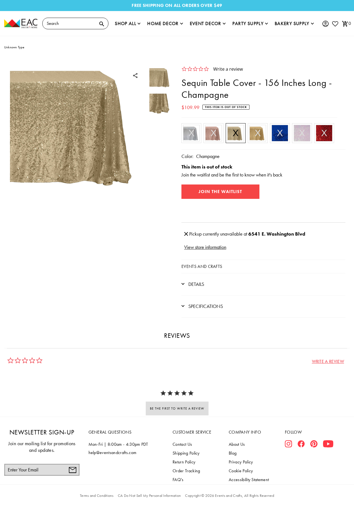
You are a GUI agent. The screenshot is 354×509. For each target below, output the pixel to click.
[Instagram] (288, 445)
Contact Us (182, 444)
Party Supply (248, 23)
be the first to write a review (177, 408)
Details (195, 284)
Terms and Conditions (97, 495)
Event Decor (205, 23)
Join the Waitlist (220, 191)
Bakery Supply (292, 23)
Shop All (125, 23)
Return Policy (184, 462)
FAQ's (178, 479)
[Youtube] (328, 445)
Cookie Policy (241, 471)
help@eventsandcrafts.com (112, 452)
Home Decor (163, 23)
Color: (187, 156)
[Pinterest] (313, 445)
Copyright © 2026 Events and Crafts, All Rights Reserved (229, 495)
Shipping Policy (186, 453)
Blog (232, 453)
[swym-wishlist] (335, 23)
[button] (328, 361)
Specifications (205, 306)
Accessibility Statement (249, 479)
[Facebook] (301, 445)
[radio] (191, 133)
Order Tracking (186, 471)
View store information (205, 247)
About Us (237, 444)
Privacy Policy (241, 462)
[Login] (325, 24)
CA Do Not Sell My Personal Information (149, 495)
